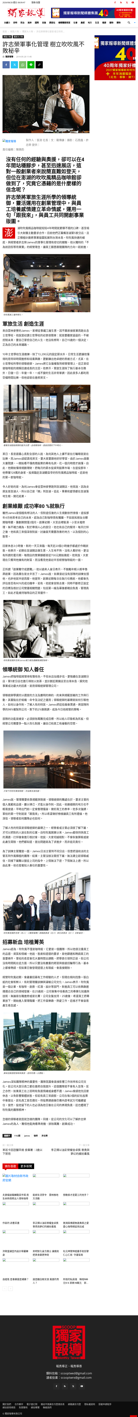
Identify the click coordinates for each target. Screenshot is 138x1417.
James (27, 1135)
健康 (104, 22)
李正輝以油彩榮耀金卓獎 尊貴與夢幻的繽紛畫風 (70, 1151)
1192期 (17, 1135)
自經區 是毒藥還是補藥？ (16, 1279)
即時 (15, 22)
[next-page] (10, 1288)
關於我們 (7, 1404)
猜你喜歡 (10, 1166)
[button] (130, 23)
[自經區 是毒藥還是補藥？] (16, 1267)
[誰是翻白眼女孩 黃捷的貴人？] (46, 1267)
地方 (90, 22)
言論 (44, 22)
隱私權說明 (89, 1404)
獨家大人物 (27, 31)
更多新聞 (26, 1166)
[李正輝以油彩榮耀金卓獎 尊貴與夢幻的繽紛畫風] (46, 1211)
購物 (119, 22)
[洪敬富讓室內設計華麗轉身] (16, 1239)
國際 (37, 22)
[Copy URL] (39, 64)
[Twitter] (127, 2)
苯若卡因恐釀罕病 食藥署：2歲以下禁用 (22, 1151)
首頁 (5, 31)
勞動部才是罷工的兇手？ (76, 1195)
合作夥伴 (19, 1404)
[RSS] (121, 2)
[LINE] (30, 64)
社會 (75, 22)
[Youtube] (132, 2)
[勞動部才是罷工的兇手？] (76, 1183)
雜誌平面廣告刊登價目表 (53, 1404)
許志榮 (45, 1135)
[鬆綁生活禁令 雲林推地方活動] (46, 1183)
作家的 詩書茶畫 (11, 1223)
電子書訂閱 (32, 1404)
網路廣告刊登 (74, 1404)
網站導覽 (35, 1407)
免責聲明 (23, 1407)
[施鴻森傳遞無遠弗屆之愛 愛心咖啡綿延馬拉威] (76, 1211)
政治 (22, 22)
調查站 (52, 22)
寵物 (111, 22)
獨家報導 (9, 56)
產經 (83, 22)
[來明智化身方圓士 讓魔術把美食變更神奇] (46, 1239)
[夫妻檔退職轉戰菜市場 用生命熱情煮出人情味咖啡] (16, 1183)
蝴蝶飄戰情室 (64, 22)
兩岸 (30, 22)
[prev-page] (5, 1288)
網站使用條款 (9, 1407)
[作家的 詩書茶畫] (16, 1211)
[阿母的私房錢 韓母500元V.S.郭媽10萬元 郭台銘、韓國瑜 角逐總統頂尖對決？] (76, 1267)
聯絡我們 (47, 1407)
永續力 (7, 22)
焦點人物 (14, 31)
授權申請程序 (104, 1404)
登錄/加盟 (35, 2)
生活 (97, 22)
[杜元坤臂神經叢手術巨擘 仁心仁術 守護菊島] (76, 1239)
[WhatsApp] (22, 64)
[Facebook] (115, 2)
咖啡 (36, 1135)
